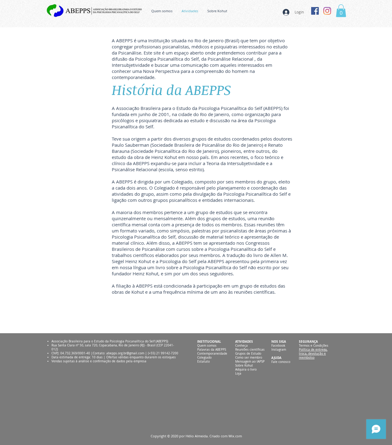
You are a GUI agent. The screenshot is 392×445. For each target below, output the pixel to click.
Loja (238, 373)
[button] (341, 10)
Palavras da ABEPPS (211, 350)
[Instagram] (327, 11)
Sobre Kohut (244, 366)
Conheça (241, 346)
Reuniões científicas (250, 350)
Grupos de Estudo (248, 354)
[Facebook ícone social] (315, 11)
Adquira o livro (246, 369)
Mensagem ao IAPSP (250, 362)
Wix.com (235, 436)
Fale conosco (280, 362)
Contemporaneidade (212, 354)
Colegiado (204, 358)
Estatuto (203, 362)
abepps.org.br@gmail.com (125, 353)
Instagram (278, 350)
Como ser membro (248, 358)
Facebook (278, 346)
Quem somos (207, 346)
